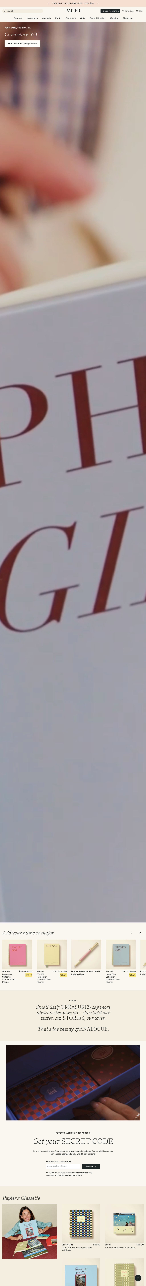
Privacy (79, 1175)
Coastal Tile (67, 1244)
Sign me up (91, 1166)
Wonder (6, 971)
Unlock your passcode (58, 1161)
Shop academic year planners (22, 43)
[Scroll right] (140, 932)
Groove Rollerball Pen (82, 971)
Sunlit (107, 1244)
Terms (71, 1175)
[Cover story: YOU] (73, 472)
